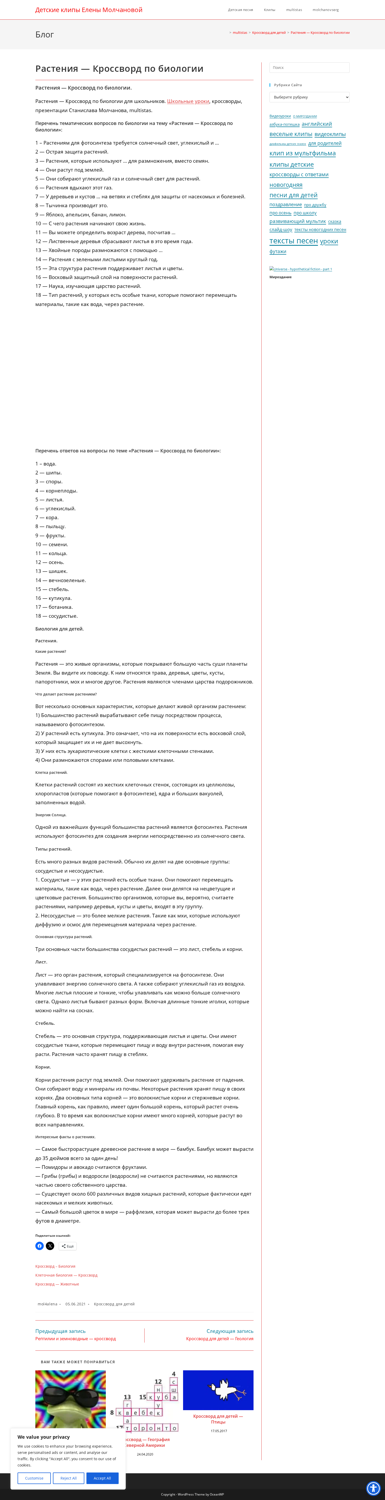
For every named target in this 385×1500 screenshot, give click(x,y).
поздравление (286, 204)
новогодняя (286, 184)
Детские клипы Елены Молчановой (88, 9)
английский (317, 123)
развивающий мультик (298, 221)
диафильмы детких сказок (288, 144)
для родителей (325, 143)
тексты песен (294, 240)
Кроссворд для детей (114, 1303)
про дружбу (315, 204)
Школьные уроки (188, 101)
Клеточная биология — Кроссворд (66, 1275)
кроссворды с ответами (299, 174)
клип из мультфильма (303, 153)
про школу (305, 213)
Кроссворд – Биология (55, 1266)
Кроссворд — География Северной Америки (144, 1442)
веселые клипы (291, 134)
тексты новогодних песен (320, 229)
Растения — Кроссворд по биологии (320, 32)
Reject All (68, 1478)
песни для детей (294, 195)
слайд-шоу (281, 229)
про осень (281, 213)
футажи (278, 251)
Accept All (102, 1478)
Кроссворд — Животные (57, 1284)
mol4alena (47, 1303)
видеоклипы (330, 134)
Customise (34, 1478)
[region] (68, 1459)
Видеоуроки (280, 116)
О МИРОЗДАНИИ (305, 116)
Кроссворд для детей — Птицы (218, 1419)
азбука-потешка (285, 124)
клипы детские (292, 164)
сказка (334, 221)
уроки (329, 241)
